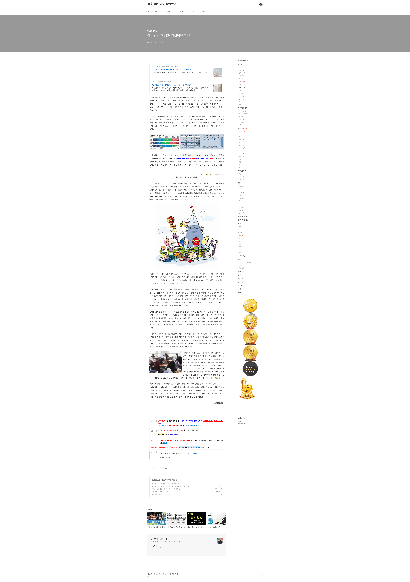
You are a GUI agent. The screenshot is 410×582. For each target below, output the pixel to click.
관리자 (204, 12)
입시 (163, 480)
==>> (159, 426)
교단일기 (241, 159)
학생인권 (241, 101)
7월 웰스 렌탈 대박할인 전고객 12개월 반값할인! (172, 85)
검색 (256, 4)
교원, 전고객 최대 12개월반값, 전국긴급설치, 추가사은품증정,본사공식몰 (179, 72)
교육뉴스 (241, 207)
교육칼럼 (241, 131)
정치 (239, 233)
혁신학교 (241, 76)
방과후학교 (242, 153)
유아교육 (241, 177)
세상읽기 (241, 252)
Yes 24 (195, 453)
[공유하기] (156, 468)
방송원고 (241, 213)
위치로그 (181, 12)
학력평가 (241, 140)
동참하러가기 (164, 426)
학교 (240, 142)
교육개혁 (241, 81)
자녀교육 (241, 122)
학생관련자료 (156, 480)
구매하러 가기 (188, 453)
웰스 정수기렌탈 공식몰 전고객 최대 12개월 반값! (173, 69)
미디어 (241, 244)
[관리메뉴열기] (406, 3)
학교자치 (241, 78)
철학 (240, 195)
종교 (239, 223)
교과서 (241, 151)
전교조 (241, 186)
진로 (240, 201)
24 (199, 447)
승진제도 (241, 67)
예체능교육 (242, 148)
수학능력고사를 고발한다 (160, 494)
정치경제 (240, 275)
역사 (240, 249)
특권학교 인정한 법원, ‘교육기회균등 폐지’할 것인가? (169, 486)
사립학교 (241, 156)
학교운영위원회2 (243, 114)
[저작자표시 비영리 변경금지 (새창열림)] (173, 469)
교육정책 (241, 64)
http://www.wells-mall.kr (160, 82)
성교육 (241, 84)
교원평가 (241, 70)
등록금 (241, 125)
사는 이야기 (242, 238)
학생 (240, 90)
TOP (261, 575)
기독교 (241, 226)
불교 (240, 229)
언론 (240, 167)
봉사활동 (241, 145)
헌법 (239, 259)
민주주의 (240, 282)
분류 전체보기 (242, 61)
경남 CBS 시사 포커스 (245, 210)
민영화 (241, 241)
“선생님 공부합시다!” (159, 492)
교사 (240, 137)
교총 (240, 189)
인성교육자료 (242, 192)
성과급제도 (242, 73)
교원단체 (240, 183)
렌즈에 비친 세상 (243, 216)
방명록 (193, 12)
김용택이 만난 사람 (243, 285)
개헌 (240, 265)
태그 (156, 12)
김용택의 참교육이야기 (162, 4)
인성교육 (241, 198)
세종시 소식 (241, 289)
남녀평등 (241, 99)
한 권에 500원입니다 (193, 426)
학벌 (240, 164)
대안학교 (241, 179)
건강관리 (240, 278)
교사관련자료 (242, 128)
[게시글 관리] (158, 468)
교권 (240, 162)
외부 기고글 (241, 256)
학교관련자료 (242, 171)
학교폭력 (241, 93)
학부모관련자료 (242, 108)
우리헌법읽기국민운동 (245, 262)
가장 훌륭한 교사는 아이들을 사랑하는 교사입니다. (165, 542)
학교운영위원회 (243, 111)
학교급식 (241, 96)
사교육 (241, 116)
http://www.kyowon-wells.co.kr (162, 66)
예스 (197, 447)
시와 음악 (241, 271)
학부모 (241, 134)
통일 (239, 293)
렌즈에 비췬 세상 (243, 220)
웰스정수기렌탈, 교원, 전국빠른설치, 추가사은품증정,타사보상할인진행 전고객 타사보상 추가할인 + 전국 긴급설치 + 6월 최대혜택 (180, 89)
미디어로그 (168, 12)
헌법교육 (241, 268)
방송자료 (240, 204)
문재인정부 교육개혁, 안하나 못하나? (164, 484)
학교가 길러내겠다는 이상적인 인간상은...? (166, 489)
